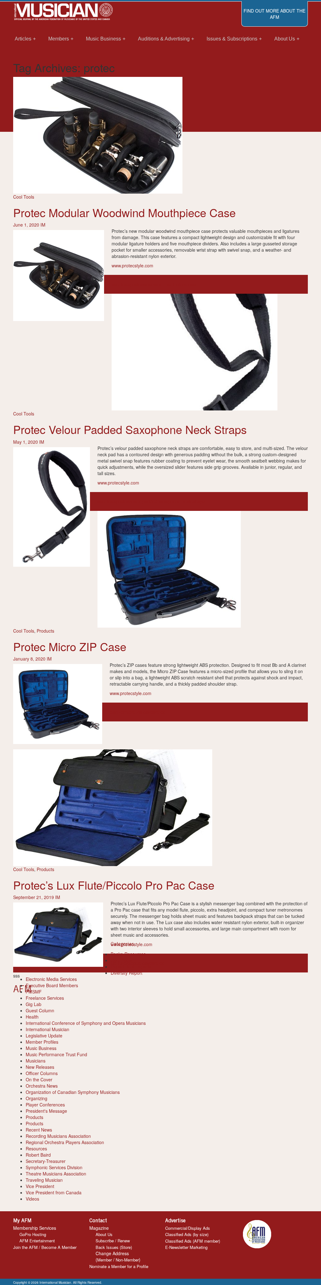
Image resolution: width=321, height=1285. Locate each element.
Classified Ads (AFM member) (192, 1241)
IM (42, 225)
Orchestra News (42, 1086)
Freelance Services (45, 998)
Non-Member (127, 1260)
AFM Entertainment (37, 1241)
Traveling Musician (44, 1180)
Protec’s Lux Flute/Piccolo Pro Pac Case (113, 885)
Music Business (41, 1048)
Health (32, 1017)
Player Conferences (45, 1104)
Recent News (39, 1130)
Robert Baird (38, 1155)
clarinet (117, 712)
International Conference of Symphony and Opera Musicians (86, 1023)
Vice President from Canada (54, 1192)
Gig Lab (33, 1004)
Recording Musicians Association (58, 1136)
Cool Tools (23, 197)
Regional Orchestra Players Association (65, 1142)
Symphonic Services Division (54, 1167)
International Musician (47, 1029)
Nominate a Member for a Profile (118, 1266)
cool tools (121, 284)
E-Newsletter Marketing (186, 1247)
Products (45, 631)
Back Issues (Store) (114, 1247)
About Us (104, 1234)
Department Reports (131, 966)
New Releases (40, 1067)
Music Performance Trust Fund (56, 1054)
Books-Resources (128, 954)
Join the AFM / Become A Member (44, 1247)
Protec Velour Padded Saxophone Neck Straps (130, 429)
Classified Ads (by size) (186, 1234)
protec (136, 284)
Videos (32, 1199)
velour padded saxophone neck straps (167, 501)
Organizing (36, 1098)
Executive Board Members (52, 985)
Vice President (40, 1186)
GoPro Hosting (32, 1234)
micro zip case (138, 712)
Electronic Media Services (51, 979)
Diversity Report (126, 973)
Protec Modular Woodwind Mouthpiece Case (124, 212)
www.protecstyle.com (132, 265)
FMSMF (34, 991)
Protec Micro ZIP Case (69, 646)
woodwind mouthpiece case (170, 284)
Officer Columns (42, 1073)
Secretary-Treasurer (46, 1161)
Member (104, 1260)
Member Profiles (42, 1042)
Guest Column (40, 1010)
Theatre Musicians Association (56, 1173)
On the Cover (39, 1079)
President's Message (46, 1111)
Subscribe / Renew (113, 1241)
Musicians (35, 1060)
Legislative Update (44, 1035)
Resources (36, 1148)
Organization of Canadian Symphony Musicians (73, 1092)
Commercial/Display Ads (187, 1228)
